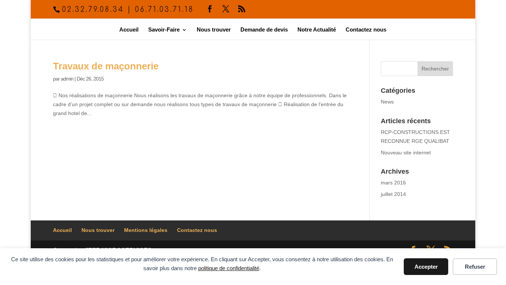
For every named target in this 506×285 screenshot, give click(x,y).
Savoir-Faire (164, 30)
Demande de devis (264, 30)
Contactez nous (366, 30)
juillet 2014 (393, 194)
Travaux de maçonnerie (106, 66)
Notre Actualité (316, 30)
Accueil (129, 30)
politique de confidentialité (228, 268)
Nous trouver (214, 30)
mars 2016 (393, 183)
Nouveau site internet (406, 152)
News (387, 102)
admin (67, 79)
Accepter (426, 266)
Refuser (475, 266)
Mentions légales (145, 230)
